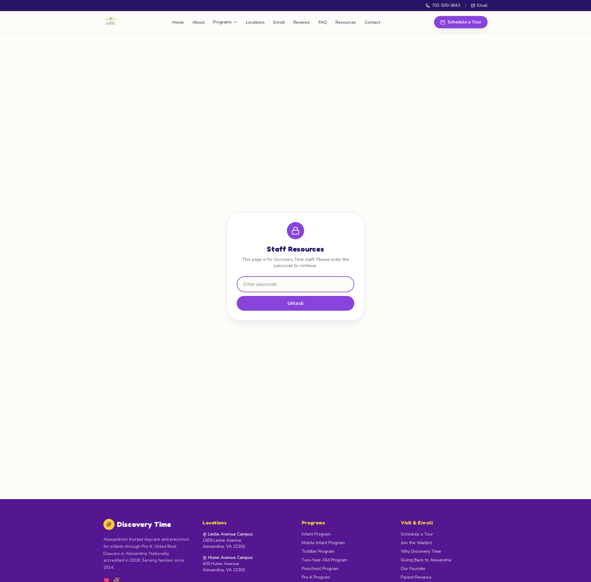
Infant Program (316, 534)
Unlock (295, 303)
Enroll (279, 22)
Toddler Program (318, 551)
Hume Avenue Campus (230, 557)
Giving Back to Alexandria (426, 560)
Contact (372, 22)
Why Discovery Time (421, 551)
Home (178, 22)
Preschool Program (320, 569)
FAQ (323, 22)
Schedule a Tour (464, 22)
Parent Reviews (416, 577)
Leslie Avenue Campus (230, 534)
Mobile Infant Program (323, 543)
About (198, 22)
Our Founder (413, 569)
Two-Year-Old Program (324, 560)
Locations (255, 22)
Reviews (301, 22)
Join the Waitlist (416, 543)
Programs (222, 22)
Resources (346, 22)
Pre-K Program (316, 577)
